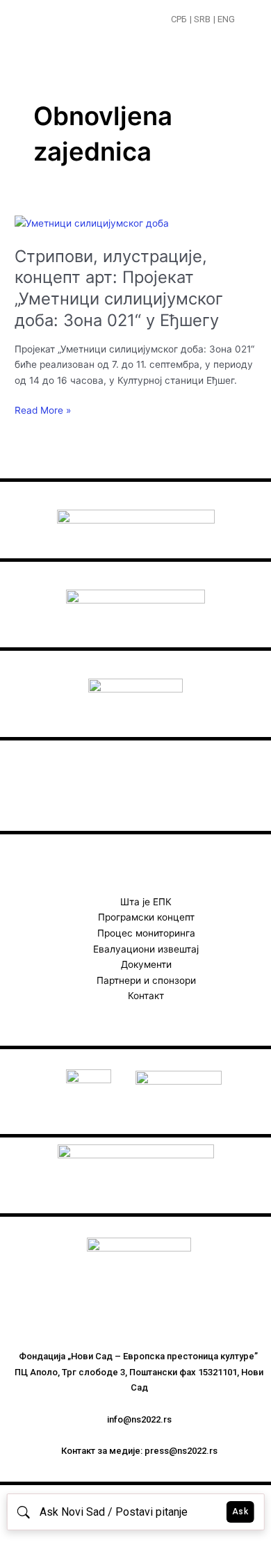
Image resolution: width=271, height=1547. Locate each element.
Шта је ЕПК (146, 901)
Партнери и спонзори (146, 980)
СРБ (179, 19)
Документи (146, 964)
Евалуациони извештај (146, 949)
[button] (247, 20)
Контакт (146, 995)
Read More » (43, 409)
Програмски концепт (146, 917)
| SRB (200, 19)
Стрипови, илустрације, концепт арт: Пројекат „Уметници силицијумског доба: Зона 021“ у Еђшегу (119, 288)
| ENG (224, 19)
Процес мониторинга (146, 933)
